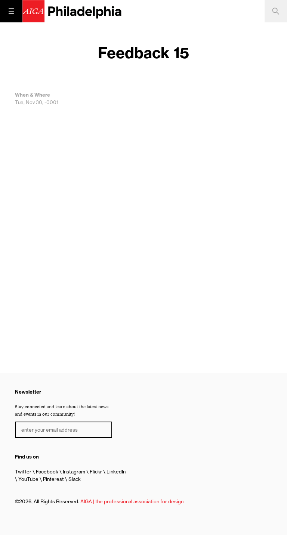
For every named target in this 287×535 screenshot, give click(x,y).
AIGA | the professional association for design (131, 501)
